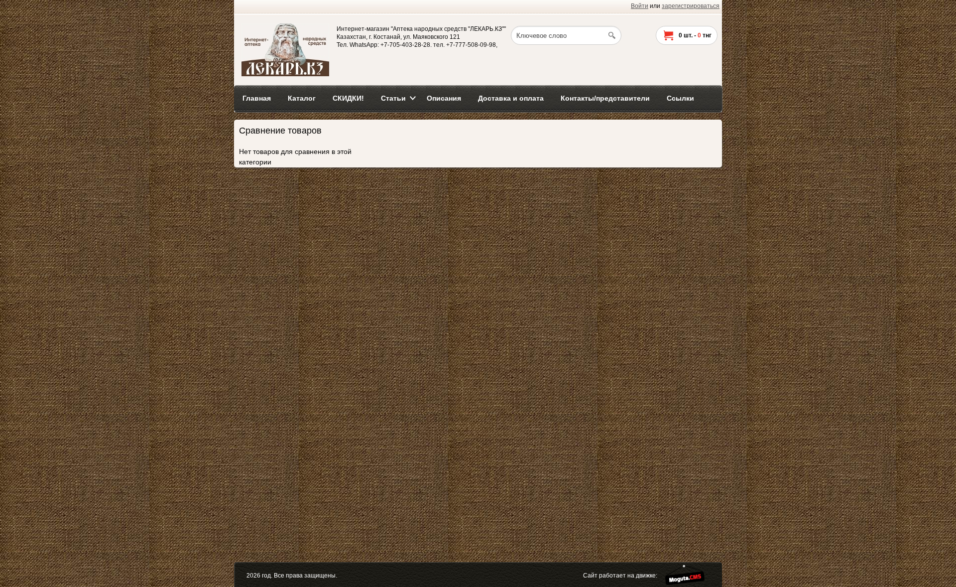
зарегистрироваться (690, 5)
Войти (639, 5)
